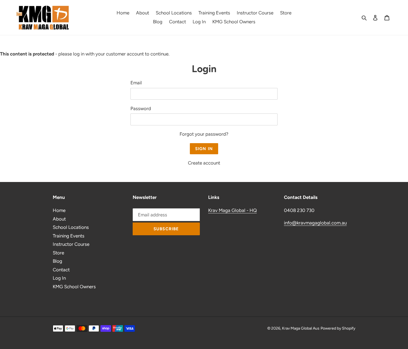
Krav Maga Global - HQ (232, 210)
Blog (57, 261)
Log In (59, 278)
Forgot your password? (204, 134)
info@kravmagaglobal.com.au (315, 223)
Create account (204, 163)
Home (59, 210)
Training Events (68, 236)
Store (58, 253)
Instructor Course (71, 244)
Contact (61, 269)
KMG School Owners (74, 286)
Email (136, 82)
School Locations (71, 227)
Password (140, 108)
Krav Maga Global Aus (300, 328)
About (59, 219)
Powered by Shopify (338, 328)
